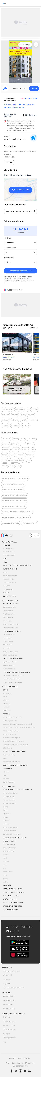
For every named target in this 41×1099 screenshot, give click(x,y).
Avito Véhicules (8, 996)
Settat (13, 465)
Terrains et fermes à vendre (11, 624)
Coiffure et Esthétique (9, 734)
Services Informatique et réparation (13, 741)
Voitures (6, 545)
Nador (23, 444)
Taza (29, 460)
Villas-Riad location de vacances (12, 682)
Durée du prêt (9, 257)
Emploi (5, 690)
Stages (5, 758)
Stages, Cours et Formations (14, 751)
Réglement (29, 1063)
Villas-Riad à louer (8, 641)
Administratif (6, 703)
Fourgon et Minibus (8, 579)
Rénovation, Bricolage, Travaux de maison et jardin (18, 724)
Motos (5, 559)
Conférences (6, 779)
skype (17, 409)
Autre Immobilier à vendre (10, 628)
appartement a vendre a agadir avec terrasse (17, 512)
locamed (15, 415)
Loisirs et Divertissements (13, 892)
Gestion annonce (9, 1021)
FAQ (4, 1042)
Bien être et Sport (10, 899)
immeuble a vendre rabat (10, 523)
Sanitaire (5, 882)
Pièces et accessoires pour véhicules (17, 565)
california (15, 420)
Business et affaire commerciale (15, 765)
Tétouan (5, 465)
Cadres (5, 697)
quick (23, 415)
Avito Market (7, 1004)
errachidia (5, 415)
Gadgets (5, 810)
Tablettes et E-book (8, 796)
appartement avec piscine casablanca (14, 495)
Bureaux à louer (7, 645)
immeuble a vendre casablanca (12, 489)
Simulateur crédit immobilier (13, 988)
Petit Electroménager (9, 844)
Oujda (12, 455)
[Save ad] (29, 335)
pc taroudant (32, 420)
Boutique (6, 1034)
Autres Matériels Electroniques (12, 834)
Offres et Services (9, 1029)
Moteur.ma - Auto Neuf (11, 971)
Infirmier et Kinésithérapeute (11, 738)
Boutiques (6, 979)
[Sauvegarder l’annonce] (36, 44)
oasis (23, 420)
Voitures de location (8, 552)
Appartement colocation (10, 662)
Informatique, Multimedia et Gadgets (17, 790)
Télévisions (6, 817)
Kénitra (4, 455)
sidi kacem (15, 425)
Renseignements (9, 1038)
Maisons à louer (7, 638)
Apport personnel (10, 248)
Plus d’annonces (33, 326)
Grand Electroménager (9, 848)
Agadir (15, 439)
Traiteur (5, 775)
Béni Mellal (6, 449)
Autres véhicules (9, 596)
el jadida (25, 409)
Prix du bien (8, 238)
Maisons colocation (8, 665)
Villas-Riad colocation (9, 669)
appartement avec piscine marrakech (14, 501)
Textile (5, 865)
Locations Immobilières (12, 631)
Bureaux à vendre (8, 617)
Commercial (6, 707)
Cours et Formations (9, 755)
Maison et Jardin (9, 841)
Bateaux (6, 593)
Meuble (5, 858)
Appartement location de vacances (13, 675)
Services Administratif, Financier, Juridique (15, 744)
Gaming (5, 807)
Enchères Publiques (10, 909)
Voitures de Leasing (8, 555)
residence (5, 420)
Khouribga (29, 455)
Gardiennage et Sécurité (10, 721)
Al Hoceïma (32, 439)
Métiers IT (6, 700)
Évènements (7, 768)
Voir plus (8, 162)
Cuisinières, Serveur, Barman (11, 731)
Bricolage (5, 878)
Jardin (5, 875)
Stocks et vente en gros (12, 906)
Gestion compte (9, 1025)
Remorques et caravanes (10, 576)
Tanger (30, 444)
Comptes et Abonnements (10, 827)
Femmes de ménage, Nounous (12, 717)
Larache (5, 460)
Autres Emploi (7, 710)
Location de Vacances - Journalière (16, 672)
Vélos (5, 562)
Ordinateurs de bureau (9, 803)
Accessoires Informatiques (10, 831)
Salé (19, 465)
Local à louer (6, 648)
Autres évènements (8, 782)
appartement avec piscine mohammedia (15, 517)
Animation (6, 772)
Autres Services (7, 748)
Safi (23, 460)
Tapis (4, 868)
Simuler (34, 88)
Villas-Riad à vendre (8, 614)
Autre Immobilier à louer (10, 655)
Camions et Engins (10, 569)
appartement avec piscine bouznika (14, 506)
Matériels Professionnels (13, 902)
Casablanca (6, 439)
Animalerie (7, 885)
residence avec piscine (29, 523)
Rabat (23, 439)
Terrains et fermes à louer (10, 651)
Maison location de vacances (11, 679)
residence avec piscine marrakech (13, 484)
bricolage (5, 425)
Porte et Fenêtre (7, 872)
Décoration (6, 861)
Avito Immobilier (9, 1000)
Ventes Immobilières (10, 604)
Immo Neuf (7, 975)
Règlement (7, 1017)
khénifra (20, 455)
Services (6, 714)
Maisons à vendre (8, 610)
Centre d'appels (7, 693)
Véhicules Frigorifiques (9, 582)
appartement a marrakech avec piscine (15, 478)
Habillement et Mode (11, 896)
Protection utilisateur (14, 1063)
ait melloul (25, 425)
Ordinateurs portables (9, 800)
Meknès (15, 444)
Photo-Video (6, 820)
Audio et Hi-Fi (7, 824)
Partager (26, 44)
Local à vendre (7, 621)
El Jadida (16, 449)
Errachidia (25, 449)
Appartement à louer (9, 634)
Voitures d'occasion (8, 548)
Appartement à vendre (9, 607)
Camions (5, 572)
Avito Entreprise (9, 1009)
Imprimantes (6, 813)
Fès (33, 449)
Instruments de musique (12, 889)
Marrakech (5, 444)
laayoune (31, 415)
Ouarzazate (14, 460)
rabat (4, 409)
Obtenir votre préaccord (18, 271)
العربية (36, 535)
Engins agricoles (7, 589)
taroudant (34, 409)
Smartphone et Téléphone (10, 793)
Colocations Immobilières (13, 658)
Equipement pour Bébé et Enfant (15, 838)
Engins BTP (6, 586)
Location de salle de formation (11, 762)
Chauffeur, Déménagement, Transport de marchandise (19, 727)
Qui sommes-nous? (20, 1066)
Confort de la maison (9, 851)
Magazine (6, 983)
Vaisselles (5, 854)
